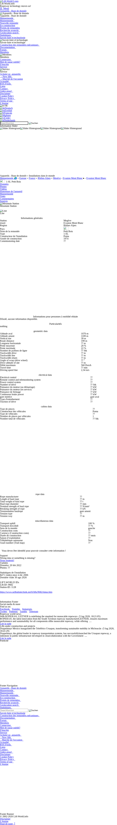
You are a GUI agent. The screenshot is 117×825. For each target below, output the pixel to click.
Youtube (16, 609)
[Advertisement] (58, 153)
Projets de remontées (10, 28)
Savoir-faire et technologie (12, 37)
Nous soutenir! (7, 560)
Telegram (33, 611)
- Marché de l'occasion (11, 79)
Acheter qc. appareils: (10, 74)
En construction (7, 25)
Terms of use (7, 101)
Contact (4, 88)
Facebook (4, 609)
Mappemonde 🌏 (8, 178)
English (8, 110)
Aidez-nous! (6, 91)
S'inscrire (4, 64)
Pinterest (13, 611)
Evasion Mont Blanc (73, 178)
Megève (57, 178)
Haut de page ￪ (7, 823)
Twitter (3, 611)
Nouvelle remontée (9, 23)
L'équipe (4, 103)
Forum (4, 49)
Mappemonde (7, 18)
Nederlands (9, 120)
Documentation (8, 47)
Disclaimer (5, 93)
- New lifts (6, 76)
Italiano (7, 115)
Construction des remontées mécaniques (20, 45)
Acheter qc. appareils (10, 735)
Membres (4, 52)
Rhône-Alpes (44, 178)
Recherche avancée (10, 30)
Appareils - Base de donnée (13, 11)
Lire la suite (5, 623)
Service (3, 66)
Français (8, 113)
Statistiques (6, 35)
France (32, 178)
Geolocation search (10, 32)
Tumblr (23, 611)
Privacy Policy (7, 98)
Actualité (5, 81)
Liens (2, 86)
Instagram (27, 609)
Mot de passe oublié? (10, 62)
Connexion (6, 59)
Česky (7, 118)
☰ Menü (4, 8)
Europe (22, 178)
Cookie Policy (7, 96)
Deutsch (9, 108)
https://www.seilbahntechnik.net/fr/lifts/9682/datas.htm (26, 592)
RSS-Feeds (6, 83)
